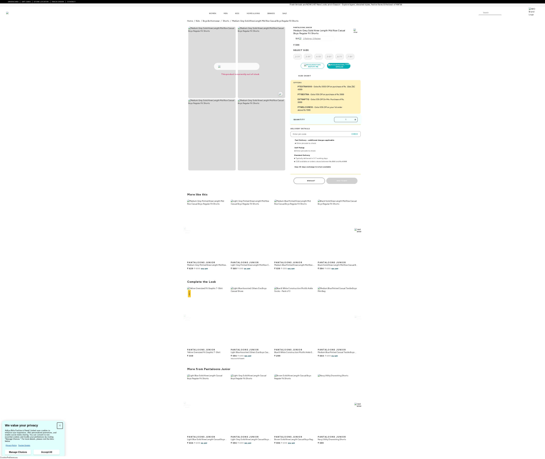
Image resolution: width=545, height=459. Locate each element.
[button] (60, 426)
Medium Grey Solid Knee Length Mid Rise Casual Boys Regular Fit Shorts (265, 21)
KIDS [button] (237, 13)
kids (198, 21)
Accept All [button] (46, 452)
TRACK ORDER (58, 2)
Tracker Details (24, 445)
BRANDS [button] (271, 13)
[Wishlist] (505, 12)
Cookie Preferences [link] (9, 457)
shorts (226, 21)
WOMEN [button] (212, 13)
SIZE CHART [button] (304, 76)
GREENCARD (13, 2)
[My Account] (513, 12)
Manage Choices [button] (18, 452)
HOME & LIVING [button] (253, 13)
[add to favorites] (223, 259)
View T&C (351, 86)
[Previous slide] (187, 230)
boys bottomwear (211, 21)
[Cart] (520, 12)
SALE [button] (284, 13)
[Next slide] (358, 230)
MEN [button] (226, 13)
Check (355, 134)
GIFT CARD (26, 2)
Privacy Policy (11, 445)
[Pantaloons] (11, 13)
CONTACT (71, 2)
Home (190, 21)
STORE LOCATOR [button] (41, 2)
